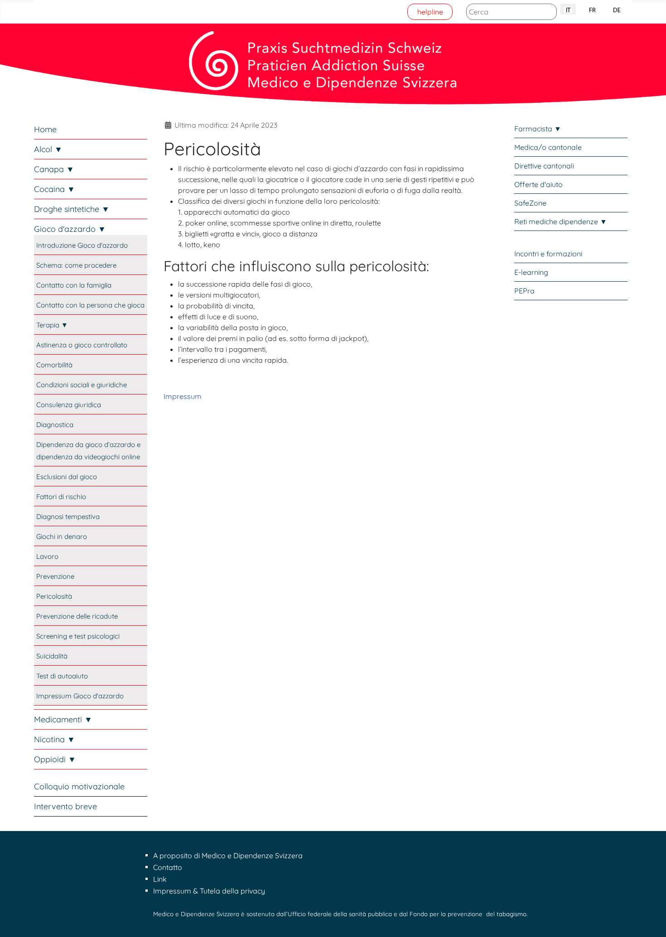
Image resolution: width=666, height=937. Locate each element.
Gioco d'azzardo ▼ (70, 229)
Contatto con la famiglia (73, 285)
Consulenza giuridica (68, 404)
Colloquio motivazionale (79, 786)
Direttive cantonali (544, 165)
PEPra (524, 290)
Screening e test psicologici (78, 636)
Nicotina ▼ (54, 739)
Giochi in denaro (61, 536)
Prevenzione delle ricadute (77, 616)
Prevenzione (55, 576)
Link (160, 879)
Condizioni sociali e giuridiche (81, 384)
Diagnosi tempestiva (68, 516)
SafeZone (530, 202)
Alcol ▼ (48, 149)
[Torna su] (650, 920)
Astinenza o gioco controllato (81, 345)
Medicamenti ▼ (63, 719)
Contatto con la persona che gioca (90, 305)
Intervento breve (65, 806)
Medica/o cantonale (548, 147)
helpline (430, 11)
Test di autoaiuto (62, 676)
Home (45, 129)
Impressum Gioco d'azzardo (80, 696)
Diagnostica (54, 424)
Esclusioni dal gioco (66, 476)
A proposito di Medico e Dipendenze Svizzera (228, 855)
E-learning (531, 272)
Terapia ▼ (52, 325)
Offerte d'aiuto (538, 184)
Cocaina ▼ (54, 189)
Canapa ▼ (54, 169)
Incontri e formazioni (548, 253)
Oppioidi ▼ (55, 759)
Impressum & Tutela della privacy (209, 890)
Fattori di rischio (61, 496)
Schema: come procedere (76, 265)
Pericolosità (54, 596)
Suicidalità (52, 656)
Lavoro (47, 556)
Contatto (167, 867)
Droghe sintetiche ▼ (72, 209)
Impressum (183, 396)
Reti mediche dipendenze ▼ (560, 221)
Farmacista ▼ (537, 128)
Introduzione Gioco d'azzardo (82, 245)
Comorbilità (54, 364)
